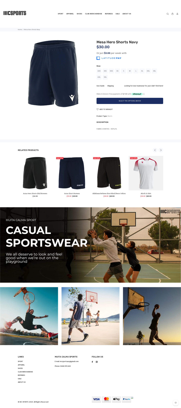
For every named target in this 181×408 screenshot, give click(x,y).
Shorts (109, 116)
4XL (99, 77)
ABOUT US (22, 382)
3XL (154, 71)
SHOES (20, 368)
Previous (155, 150)
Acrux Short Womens (72, 193)
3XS (105, 71)
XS (117, 71)
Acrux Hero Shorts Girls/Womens (35, 193)
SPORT (20, 361)
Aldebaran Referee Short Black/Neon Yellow (109, 193)
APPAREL (21, 365)
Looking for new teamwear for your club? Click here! (143, 86)
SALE (19, 378)
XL (142, 71)
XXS (111, 71)
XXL (148, 71)
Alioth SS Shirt (146, 193)
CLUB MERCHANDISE (25, 371)
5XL (105, 77)
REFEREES (21, 375)
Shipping (110, 86)
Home (20, 29)
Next (160, 150)
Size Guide (100, 86)
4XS (99, 71)
